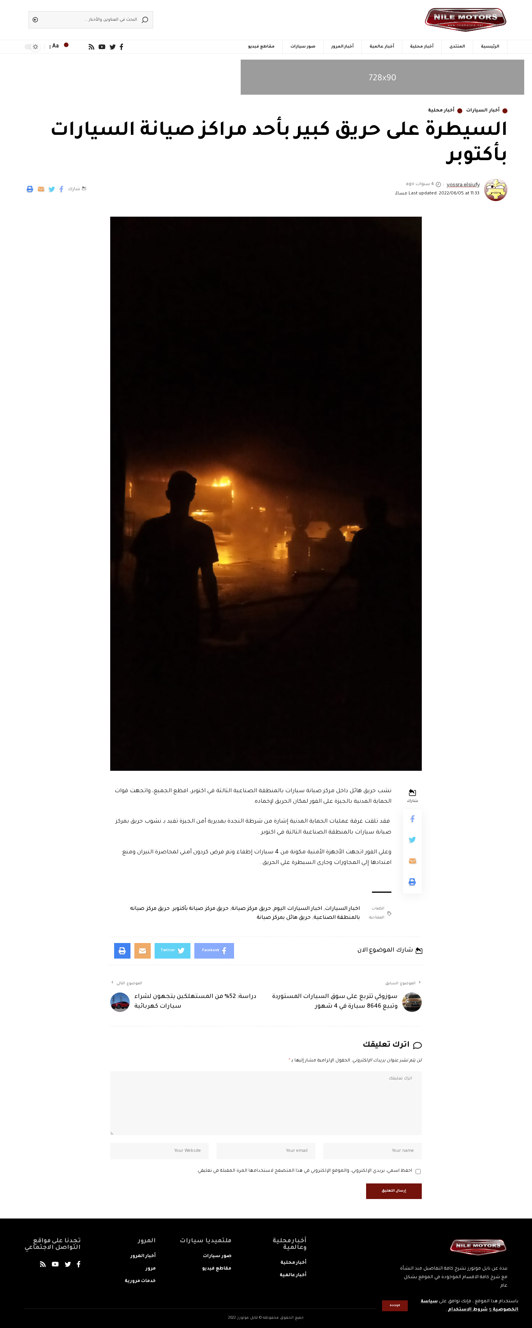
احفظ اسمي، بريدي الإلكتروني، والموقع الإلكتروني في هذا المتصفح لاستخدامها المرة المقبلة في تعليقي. (304, 1171)
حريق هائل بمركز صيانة (284, 918)
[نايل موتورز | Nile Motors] (465, 20)
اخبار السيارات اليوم (297, 909)
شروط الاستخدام (467, 1309)
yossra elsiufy (463, 184)
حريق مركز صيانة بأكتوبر (201, 909)
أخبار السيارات (483, 110)
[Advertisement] (278, 17)
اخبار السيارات (342, 909)
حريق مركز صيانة (251, 909)
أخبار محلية (441, 110)
